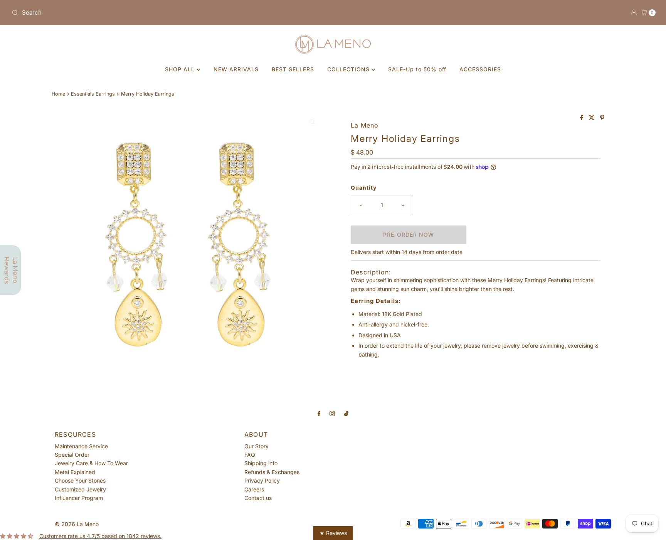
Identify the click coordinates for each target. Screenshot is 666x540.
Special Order (72, 454)
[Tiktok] (346, 413)
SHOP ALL (181, 69)
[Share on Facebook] (582, 118)
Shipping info (261, 463)
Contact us (258, 498)
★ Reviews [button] (333, 533)
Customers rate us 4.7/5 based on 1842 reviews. (100, 536)
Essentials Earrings (93, 94)
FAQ (249, 454)
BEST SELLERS (293, 69)
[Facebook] (319, 413)
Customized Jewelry (80, 489)
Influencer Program (79, 498)
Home (58, 94)
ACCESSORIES (480, 69)
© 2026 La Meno (77, 524)
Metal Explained (75, 472)
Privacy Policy (262, 480)
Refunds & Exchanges (271, 472)
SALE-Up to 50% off (417, 69)
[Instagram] (332, 413)
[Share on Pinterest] (602, 118)
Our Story (256, 446)
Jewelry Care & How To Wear (91, 463)
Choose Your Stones (80, 480)
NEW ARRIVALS (236, 69)
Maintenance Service (81, 446)
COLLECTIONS (349, 69)
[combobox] (169, 12)
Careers (254, 489)
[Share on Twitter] (592, 118)
